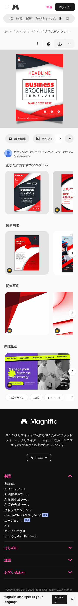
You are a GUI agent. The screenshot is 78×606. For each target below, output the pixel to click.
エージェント (16, 520)
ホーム (8, 31)
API (6, 526)
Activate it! (59, 599)
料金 (49, 7)
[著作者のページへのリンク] (8, 153)
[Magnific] (39, 422)
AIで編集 (20, 138)
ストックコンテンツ (18, 510)
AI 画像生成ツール (16, 494)
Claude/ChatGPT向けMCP (25, 515)
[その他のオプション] (37, 43)
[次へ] (60, 138)
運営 (7, 559)
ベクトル (36, 31)
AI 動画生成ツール (16, 499)
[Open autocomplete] (10, 18)
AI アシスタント (15, 488)
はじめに (11, 547)
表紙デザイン (16, 397)
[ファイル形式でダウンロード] (69, 43)
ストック (21, 31)
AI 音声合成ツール (16, 504)
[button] (39, 457)
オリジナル (30, 58)
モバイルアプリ (15, 531)
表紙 (36, 397)
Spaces (9, 483)
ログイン (65, 7)
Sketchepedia (22, 156)
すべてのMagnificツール (20, 536)
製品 (7, 475)
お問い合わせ (14, 572)
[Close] (72, 599)
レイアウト (54, 397)
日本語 (39, 457)
